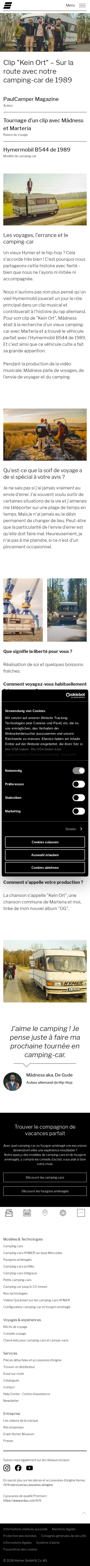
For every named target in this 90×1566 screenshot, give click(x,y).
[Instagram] (6, 1467)
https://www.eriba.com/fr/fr (22, 1500)
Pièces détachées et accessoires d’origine (32, 1360)
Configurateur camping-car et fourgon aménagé (36, 1307)
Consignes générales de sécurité (63, 1536)
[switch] (79, 784)
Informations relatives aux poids (25, 1529)
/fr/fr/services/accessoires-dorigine (28, 1485)
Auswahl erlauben (45, 855)
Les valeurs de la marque (20, 1420)
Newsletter (11, 1400)
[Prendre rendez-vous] (27, 1213)
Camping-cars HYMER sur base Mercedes (32, 1253)
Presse (8, 1441)
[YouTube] (29, 1467)
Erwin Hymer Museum (18, 1434)
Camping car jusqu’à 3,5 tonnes (25, 1286)
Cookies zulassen (45, 842)
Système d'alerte (48, 1542)
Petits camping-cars (17, 1280)
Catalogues (11, 1380)
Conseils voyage (14, 1333)
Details (71, 829)
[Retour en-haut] (83, 1513)
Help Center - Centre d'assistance (26, 1394)
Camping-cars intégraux (20, 1273)
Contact (9, 1387)
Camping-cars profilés (18, 1266)
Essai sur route (13, 1373)
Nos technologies (15, 1293)
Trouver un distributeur (19, 1367)
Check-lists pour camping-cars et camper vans (35, 1340)
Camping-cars (13, 1246)
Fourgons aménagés (17, 1259)
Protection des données (19, 1536)
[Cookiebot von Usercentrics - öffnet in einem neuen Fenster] (66, 695)
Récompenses (13, 1427)
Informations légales (17, 1542)
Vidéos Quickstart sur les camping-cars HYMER (36, 1300)
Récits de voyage (15, 1327)
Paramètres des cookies (20, 1549)
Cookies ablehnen (45, 867)
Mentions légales (64, 1529)
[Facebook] (18, 1467)
